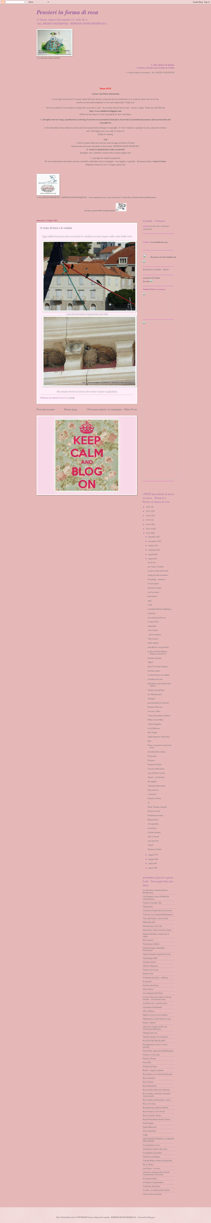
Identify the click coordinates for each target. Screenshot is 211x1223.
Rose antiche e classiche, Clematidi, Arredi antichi (157, 1094)
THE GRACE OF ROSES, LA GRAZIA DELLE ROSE (158, 1139)
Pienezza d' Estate (155, 764)
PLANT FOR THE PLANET (154, 1040)
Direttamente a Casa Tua (152, 926)
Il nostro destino (154, 832)
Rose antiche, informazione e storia (157, 1099)
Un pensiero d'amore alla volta (155, 1148)
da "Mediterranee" (155, 694)
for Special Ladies (150, 1178)
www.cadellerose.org (158, 242)
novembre (152, 541)
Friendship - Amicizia (156, 579)
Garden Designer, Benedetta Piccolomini (154, 949)
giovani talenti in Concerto (158, 702)
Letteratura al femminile (152, 1007)
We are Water (148, 1164)
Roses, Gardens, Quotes (152, 1115)
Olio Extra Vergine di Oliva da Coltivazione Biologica (155, 1027)
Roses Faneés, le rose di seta (154, 1111)
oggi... (150, 600)
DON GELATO (149, 922)
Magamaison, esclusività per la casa (157, 1018)
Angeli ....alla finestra (156, 777)
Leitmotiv (152, 613)
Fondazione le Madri (151, 944)
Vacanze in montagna (151, 1156)
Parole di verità (154, 811)
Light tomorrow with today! (159, 736)
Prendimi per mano (155, 815)
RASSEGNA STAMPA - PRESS (156, 269)
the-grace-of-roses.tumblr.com (163, 257)
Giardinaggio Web (150, 958)
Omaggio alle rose (150, 1032)
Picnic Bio (147, 1062)
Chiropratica (148, 906)
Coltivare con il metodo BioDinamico (158, 914)
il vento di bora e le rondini (158, 675)
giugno (151, 854)
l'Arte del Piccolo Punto (152, 1194)
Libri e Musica (148, 1011)
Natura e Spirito (149, 1022)
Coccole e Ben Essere (156, 768)
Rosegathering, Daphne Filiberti (155, 1107)
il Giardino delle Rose (151, 1186)
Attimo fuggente (154, 724)
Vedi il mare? (153, 638)
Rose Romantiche (150, 1085)
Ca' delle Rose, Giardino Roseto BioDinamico (155, 891)
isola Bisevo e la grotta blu (158, 647)
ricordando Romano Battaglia (159, 609)
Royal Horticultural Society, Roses (156, 1119)
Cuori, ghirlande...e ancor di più (155, 918)
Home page (70, 409)
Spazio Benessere (150, 1127)
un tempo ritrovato (155, 679)
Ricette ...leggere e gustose (153, 1070)
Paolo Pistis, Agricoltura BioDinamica (158, 1050)
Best (149, 741)
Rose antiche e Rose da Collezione (156, 1089)
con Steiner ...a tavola (151, 1168)
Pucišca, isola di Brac (156, 690)
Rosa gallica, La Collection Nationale (157, 1074)
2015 (148, 519)
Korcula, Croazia (154, 587)
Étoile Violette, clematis (157, 807)
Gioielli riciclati (149, 962)
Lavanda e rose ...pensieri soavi (155, 1003)
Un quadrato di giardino (152, 1152)
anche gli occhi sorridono (158, 575)
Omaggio (151, 698)
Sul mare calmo (154, 670)
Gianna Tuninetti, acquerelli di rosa (157, 954)
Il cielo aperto (153, 583)
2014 (148, 524)
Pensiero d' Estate (154, 849)
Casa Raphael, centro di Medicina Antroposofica (156, 897)
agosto (151, 554)
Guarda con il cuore (150, 969)
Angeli (150, 845)
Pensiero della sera (155, 707)
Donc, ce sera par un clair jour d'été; (159, 746)
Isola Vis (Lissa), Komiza (158, 666)
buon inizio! (152, 596)
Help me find (148, 973)
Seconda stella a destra (156, 751)
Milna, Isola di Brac (155, 719)
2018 (148, 506)
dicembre (152, 536)
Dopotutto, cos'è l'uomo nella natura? (159, 684)
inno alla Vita (153, 840)
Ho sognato (152, 781)
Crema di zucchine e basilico (159, 715)
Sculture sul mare (155, 658)
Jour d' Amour (153, 836)
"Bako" (151, 662)
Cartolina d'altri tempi (156, 785)
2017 (148, 511)
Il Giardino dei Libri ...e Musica (155, 977)
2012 (148, 533)
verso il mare (153, 630)
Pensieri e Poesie (149, 1058)
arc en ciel (152, 562)
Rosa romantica (149, 1078)
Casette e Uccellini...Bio (152, 902)
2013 (148, 528)
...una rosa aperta (154, 634)
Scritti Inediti (148, 1123)
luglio (150, 558)
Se (149, 802)
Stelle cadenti (153, 642)
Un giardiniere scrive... (152, 1145)
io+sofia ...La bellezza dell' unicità (156, 1190)
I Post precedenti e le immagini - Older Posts (112, 409)
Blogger (151, 1217)
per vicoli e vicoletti (156, 566)
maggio (151, 859)
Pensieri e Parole (154, 798)
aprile (150, 863)
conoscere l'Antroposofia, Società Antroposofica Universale (156, 1173)
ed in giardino (153, 823)
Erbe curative (148, 940)
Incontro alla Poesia (151, 985)
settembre (152, 549)
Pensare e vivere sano (151, 1054)
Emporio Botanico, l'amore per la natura (156, 935)
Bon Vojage (152, 732)
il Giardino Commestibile (153, 1182)
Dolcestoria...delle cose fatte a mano (157, 930)
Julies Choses (148, 989)
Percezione (152, 756)
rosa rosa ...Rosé (154, 711)
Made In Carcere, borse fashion (155, 1014)
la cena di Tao (153, 621)
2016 (148, 515)
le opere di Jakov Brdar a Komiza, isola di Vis (157, 652)
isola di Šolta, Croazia (156, 773)
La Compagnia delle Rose (153, 993)
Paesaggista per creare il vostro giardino (155, 1045)
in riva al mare (153, 592)
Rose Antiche (148, 1081)
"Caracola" (152, 794)
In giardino (147, 981)
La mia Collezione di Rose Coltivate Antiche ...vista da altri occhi (157, 998)
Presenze (151, 760)
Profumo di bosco (150, 1066)
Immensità (152, 626)
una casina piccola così (157, 617)
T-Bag (145, 1134)
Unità (150, 604)
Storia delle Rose (149, 1130)
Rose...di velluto (149, 1103)
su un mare (152, 828)
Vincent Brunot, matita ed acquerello (157, 1160)
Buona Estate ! (153, 819)
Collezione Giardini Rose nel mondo (157, 910)
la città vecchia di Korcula (158, 570)
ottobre (151, 545)
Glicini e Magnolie (150, 965)
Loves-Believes (154, 728)
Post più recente (46, 409)
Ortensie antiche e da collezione (155, 1036)
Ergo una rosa (153, 789)
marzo (150, 867)
